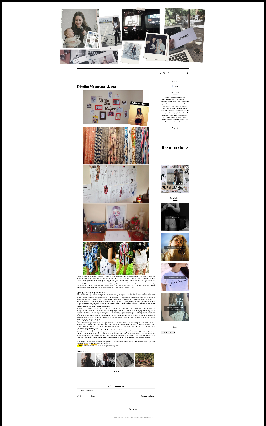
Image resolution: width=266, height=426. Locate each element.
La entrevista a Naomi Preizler (175, 247)
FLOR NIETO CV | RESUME (99, 73)
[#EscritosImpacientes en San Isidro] (125, 366)
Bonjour (80, 73)
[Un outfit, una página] (105, 366)
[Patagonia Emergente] (144, 366)
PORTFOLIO (113, 73)
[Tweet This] (114, 372)
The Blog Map (136, 73)
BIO (87, 73)
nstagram (94, 343)
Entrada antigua (147, 396)
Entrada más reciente (86, 396)
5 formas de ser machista (175, 277)
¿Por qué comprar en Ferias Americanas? (175, 308)
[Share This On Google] (119, 372)
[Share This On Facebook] (112, 372)
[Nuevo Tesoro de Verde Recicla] (86, 366)
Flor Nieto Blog (129, 417)
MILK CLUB (175, 217)
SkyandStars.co (148, 417)
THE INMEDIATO (124, 73)
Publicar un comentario (86, 390)
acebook (80, 343)
